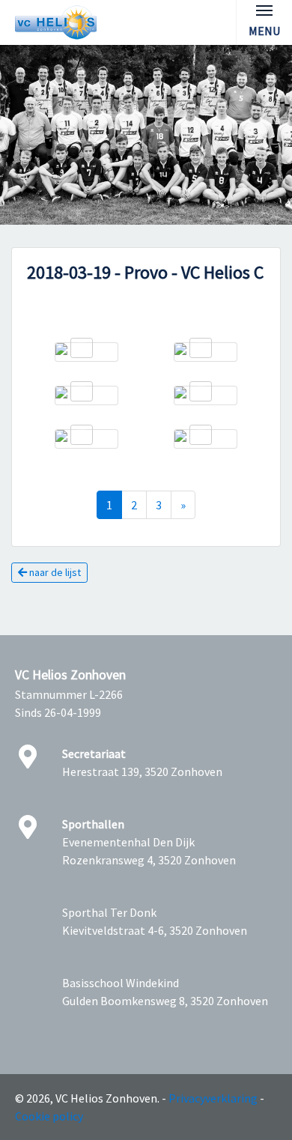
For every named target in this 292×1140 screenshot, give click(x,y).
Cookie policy (49, 1116)
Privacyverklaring (213, 1098)
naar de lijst (54, 572)
